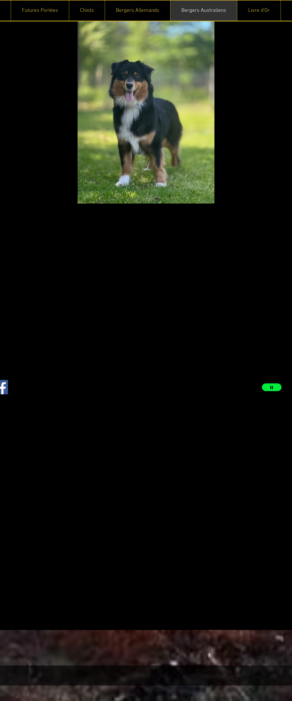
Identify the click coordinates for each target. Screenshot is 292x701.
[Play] (271, 387)
